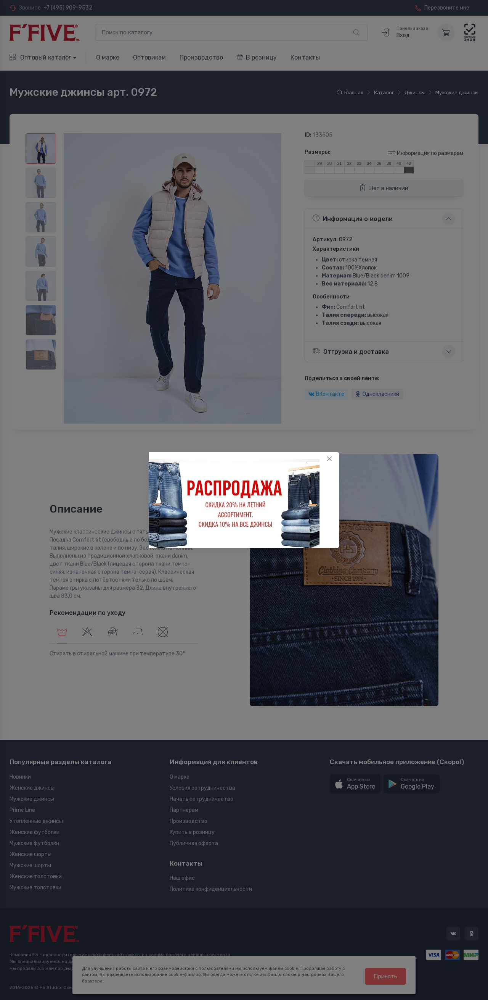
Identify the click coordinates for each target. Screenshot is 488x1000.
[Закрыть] (329, 459)
